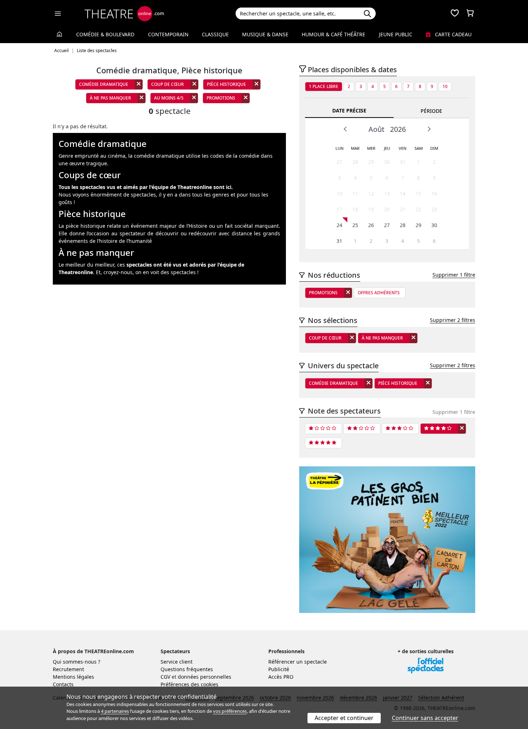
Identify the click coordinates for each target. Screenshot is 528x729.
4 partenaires (115, 711)
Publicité (278, 669)
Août (376, 129)
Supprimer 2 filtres (452, 320)
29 (371, 161)
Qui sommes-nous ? (76, 661)
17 (339, 209)
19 (371, 209)
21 (403, 209)
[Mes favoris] (455, 13)
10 (445, 86)
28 (355, 161)
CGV (165, 676)
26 (371, 225)
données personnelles (204, 676)
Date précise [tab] (349, 110)
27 (339, 161)
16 (434, 193)
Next (428, 129)
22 (418, 209)
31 (403, 161)
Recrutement (68, 669)
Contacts (63, 684)
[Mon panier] (470, 13)
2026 (398, 129)
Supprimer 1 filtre (453, 274)
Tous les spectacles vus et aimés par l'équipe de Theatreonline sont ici (145, 187)
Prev (345, 129)
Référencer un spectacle (297, 661)
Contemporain (168, 34)
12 (371, 193)
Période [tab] (431, 110)
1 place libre (323, 86)
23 (434, 209)
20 (387, 209)
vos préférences (230, 711)
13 (387, 193)
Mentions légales (73, 676)
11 (355, 193)
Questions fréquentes (187, 669)
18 (355, 209)
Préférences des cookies (189, 684)
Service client (177, 661)
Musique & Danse (265, 34)
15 (418, 193)
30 (387, 161)
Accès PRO (280, 676)
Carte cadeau (453, 34)
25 (355, 225)
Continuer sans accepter (425, 718)
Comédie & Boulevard (105, 34)
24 (339, 225)
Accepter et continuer (344, 718)
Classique (215, 34)
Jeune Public (395, 34)
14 (403, 193)
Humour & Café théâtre (333, 34)
